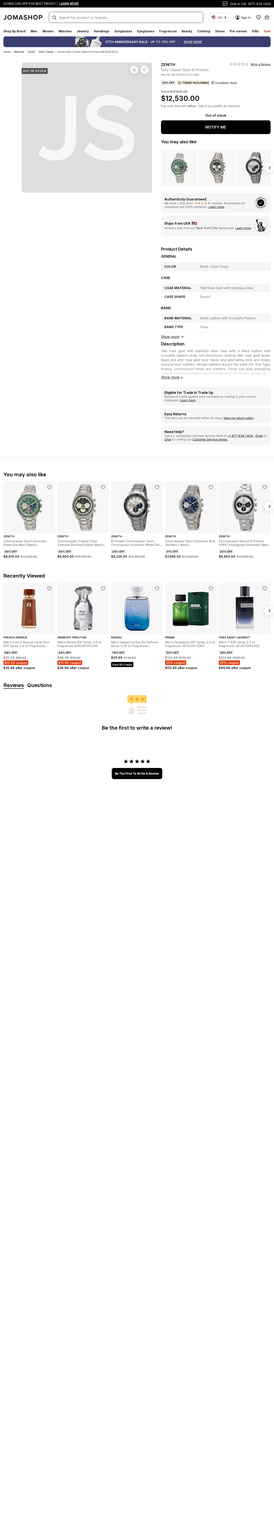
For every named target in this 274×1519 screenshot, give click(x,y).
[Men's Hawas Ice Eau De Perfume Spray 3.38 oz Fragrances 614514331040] (157, 588)
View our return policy (238, 418)
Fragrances (168, 31)
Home (6, 51)
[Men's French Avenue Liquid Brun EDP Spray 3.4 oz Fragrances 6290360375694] (49, 588)
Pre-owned (238, 31)
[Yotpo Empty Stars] (239, 64)
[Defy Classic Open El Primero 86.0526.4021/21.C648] (144, 70)
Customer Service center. (210, 439)
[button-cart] (267, 17)
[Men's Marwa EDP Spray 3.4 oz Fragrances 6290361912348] (103, 588)
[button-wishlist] (258, 17)
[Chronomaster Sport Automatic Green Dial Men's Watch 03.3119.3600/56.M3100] (49, 487)
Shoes (220, 31)
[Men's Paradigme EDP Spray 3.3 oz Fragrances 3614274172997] (211, 588)
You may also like (179, 141)
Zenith (31, 51)
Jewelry (83, 31)
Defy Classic (46, 51)
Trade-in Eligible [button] (195, 82)
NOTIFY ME (215, 127)
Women (48, 31)
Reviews (13, 685)
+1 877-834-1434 (241, 436)
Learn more (216, 207)
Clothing (203, 31)
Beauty (187, 31)
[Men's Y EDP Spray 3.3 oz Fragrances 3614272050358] (265, 588)
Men (34, 31)
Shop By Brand (14, 31)
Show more (170, 377)
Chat (167, 439)
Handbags (101, 31)
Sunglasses (123, 31)
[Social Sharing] (134, 70)
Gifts (255, 31)
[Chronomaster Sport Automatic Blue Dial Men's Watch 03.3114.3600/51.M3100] (211, 487)
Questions (39, 685)
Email (259, 436)
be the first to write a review (137, 773)
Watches (65, 31)
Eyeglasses (145, 31)
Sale (267, 31)
